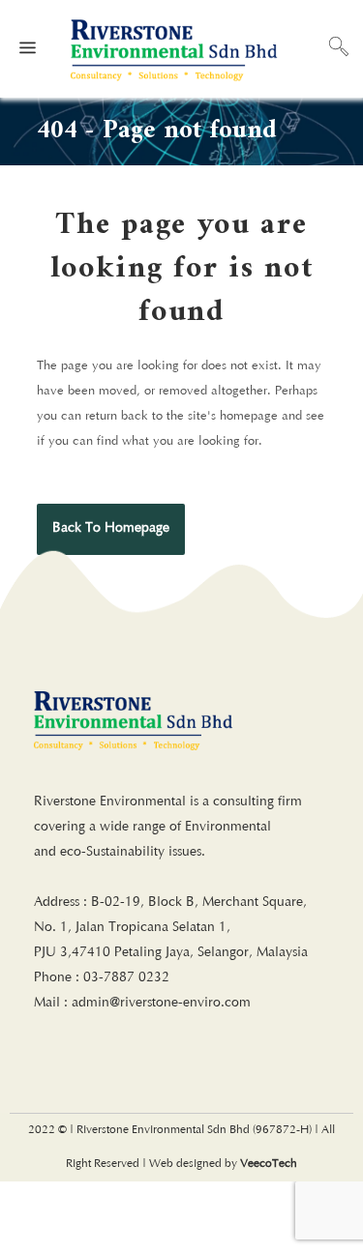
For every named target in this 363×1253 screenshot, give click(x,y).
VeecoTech (268, 1164)
